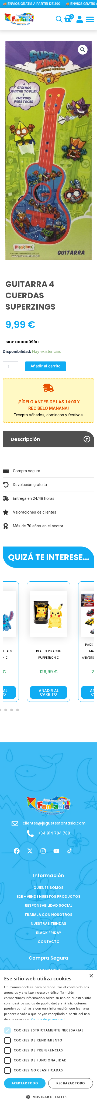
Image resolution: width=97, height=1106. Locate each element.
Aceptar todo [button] (25, 1083)
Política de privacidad (47, 1019)
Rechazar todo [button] (70, 1083)
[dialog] (48, 1038)
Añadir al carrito (45, 366)
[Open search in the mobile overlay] (58, 19)
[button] (90, 19)
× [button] (91, 976)
